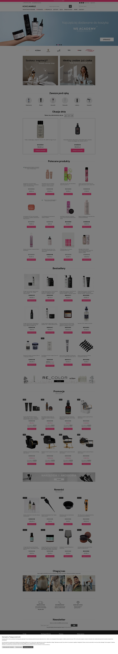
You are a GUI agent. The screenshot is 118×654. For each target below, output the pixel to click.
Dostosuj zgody (19, 647)
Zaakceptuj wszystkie (28, 647)
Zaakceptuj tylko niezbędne (8, 647)
